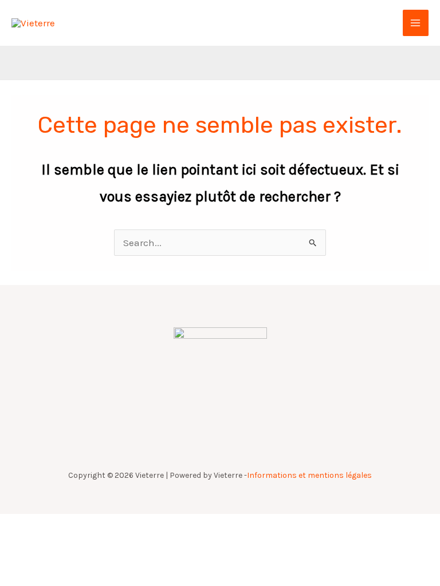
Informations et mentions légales (309, 475)
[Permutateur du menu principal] (416, 23)
